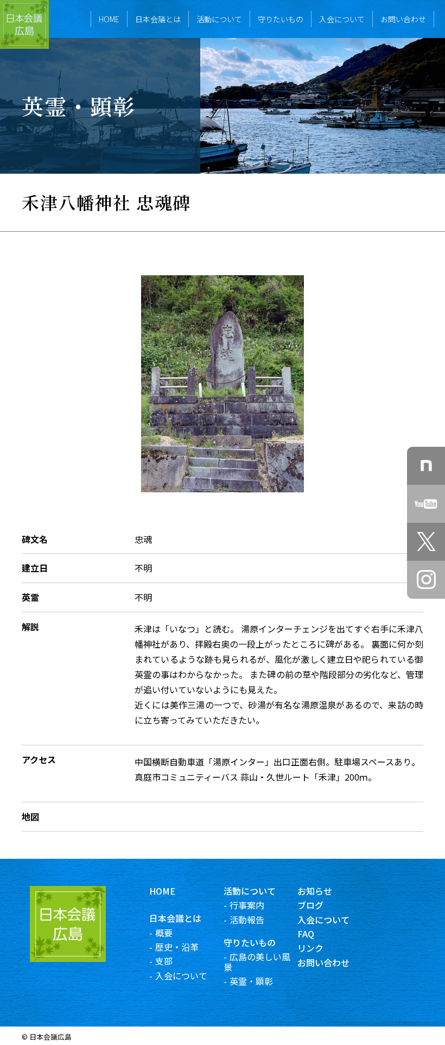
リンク (310, 948)
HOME (109, 19)
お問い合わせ (403, 19)
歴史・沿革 (177, 946)
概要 (164, 932)
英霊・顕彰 (251, 980)
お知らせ (314, 891)
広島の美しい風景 (257, 961)
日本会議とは (158, 19)
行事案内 (247, 904)
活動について (219, 19)
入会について (342, 19)
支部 (164, 960)
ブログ (310, 905)
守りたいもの (280, 19)
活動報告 (247, 919)
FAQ (305, 934)
